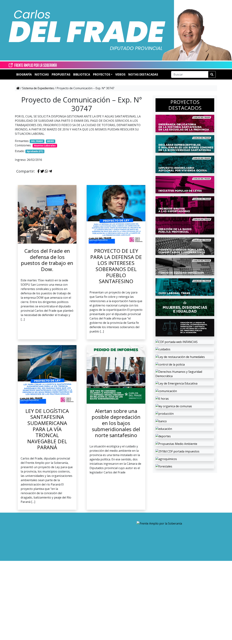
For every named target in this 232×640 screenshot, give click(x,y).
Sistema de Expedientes (38, 88)
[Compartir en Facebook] (38, 171)
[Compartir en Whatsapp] (46, 171)
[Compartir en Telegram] (50, 171)
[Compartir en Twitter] (42, 171)
